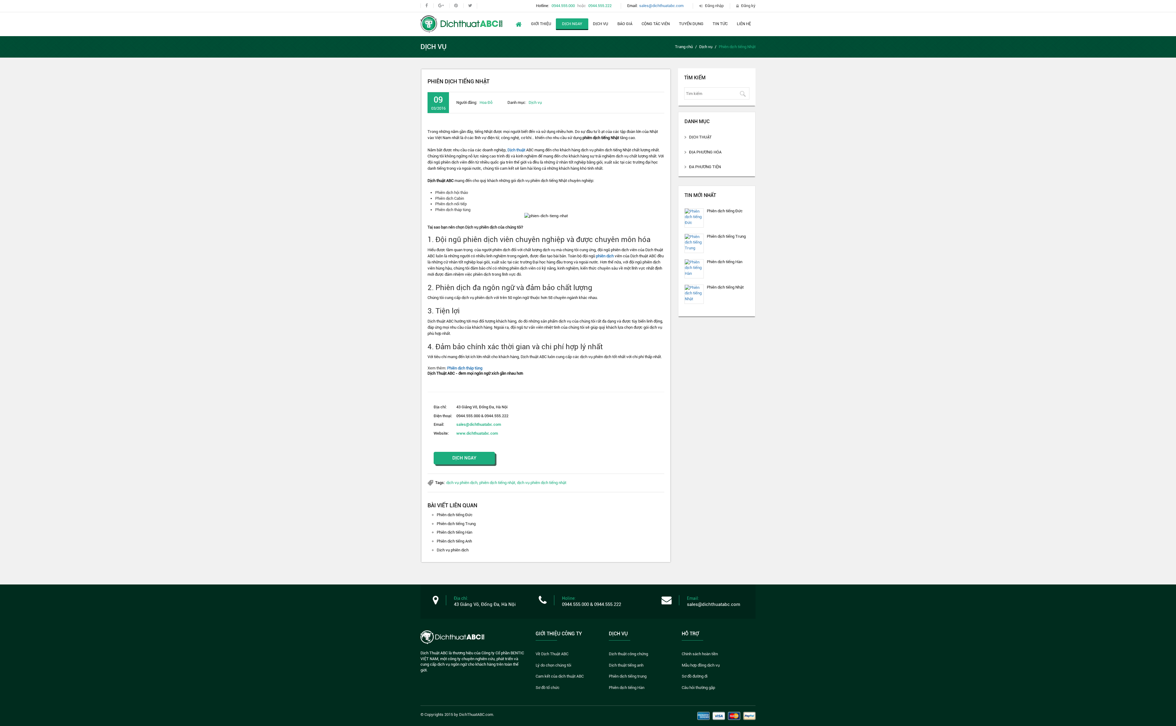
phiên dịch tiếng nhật (497, 482)
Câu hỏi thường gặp (698, 687)
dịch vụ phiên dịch (461, 482)
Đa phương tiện (705, 166)
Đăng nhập (714, 5)
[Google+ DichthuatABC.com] (440, 5)
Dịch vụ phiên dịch (453, 550)
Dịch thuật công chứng (628, 654)
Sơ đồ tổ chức (548, 687)
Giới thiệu (541, 23)
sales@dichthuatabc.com (661, 5)
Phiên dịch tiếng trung (627, 676)
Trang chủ (684, 46)
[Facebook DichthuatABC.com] (426, 5)
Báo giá (624, 23)
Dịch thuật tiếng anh (626, 665)
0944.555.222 (600, 5)
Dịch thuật (516, 150)
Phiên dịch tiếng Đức (455, 514)
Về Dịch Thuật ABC (552, 654)
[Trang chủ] (461, 23)
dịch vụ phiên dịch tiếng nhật (541, 482)
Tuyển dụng (691, 23)
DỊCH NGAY (464, 458)
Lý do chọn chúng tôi (553, 665)
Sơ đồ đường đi (694, 676)
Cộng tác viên (656, 23)
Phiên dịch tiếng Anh (454, 541)
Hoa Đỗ (486, 102)
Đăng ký (748, 5)
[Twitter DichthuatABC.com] (470, 5)
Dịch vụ (600, 23)
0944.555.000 (563, 5)
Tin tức (720, 23)
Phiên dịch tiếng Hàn (454, 532)
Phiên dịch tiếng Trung (456, 523)
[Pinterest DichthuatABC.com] (455, 5)
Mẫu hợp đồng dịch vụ (701, 665)
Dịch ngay (572, 23)
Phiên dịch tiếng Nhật (725, 287)
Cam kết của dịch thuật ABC (560, 676)
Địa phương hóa (705, 152)
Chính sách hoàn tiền (700, 654)
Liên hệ (744, 23)
